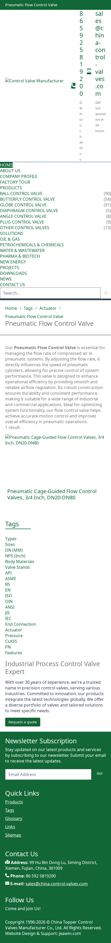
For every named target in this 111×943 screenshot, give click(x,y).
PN (8, 647)
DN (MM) (14, 550)
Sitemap (13, 835)
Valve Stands (17, 567)
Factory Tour (15, 182)
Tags (28, 308)
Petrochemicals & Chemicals (32, 245)
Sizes (10, 544)
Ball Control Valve (21, 193)
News (6, 279)
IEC (8, 618)
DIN (9, 601)
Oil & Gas (10, 239)
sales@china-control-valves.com (100, 53)
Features (13, 653)
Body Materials (19, 561)
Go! (99, 773)
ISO (8, 596)
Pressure (14, 635)
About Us (10, 171)
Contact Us (12, 284)
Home (6, 165)
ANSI (9, 607)
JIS (7, 613)
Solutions (11, 233)
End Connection (20, 624)
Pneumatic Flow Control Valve (34, 316)
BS (7, 584)
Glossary (13, 818)
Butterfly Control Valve (27, 199)
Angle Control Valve (23, 216)
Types (11, 539)
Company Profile (18, 176)
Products (11, 188)
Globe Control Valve (23, 205)
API (8, 573)
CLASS (11, 641)
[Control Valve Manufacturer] (36, 85)
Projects (9, 267)
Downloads (13, 273)
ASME (10, 578)
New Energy (13, 262)
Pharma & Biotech (20, 256)
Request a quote (23, 721)
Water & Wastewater (22, 250)
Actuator (48, 308)
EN (8, 590)
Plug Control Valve (22, 222)
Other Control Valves (24, 228)
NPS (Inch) (15, 556)
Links (10, 827)
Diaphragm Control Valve (29, 210)
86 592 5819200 (81, 53)
